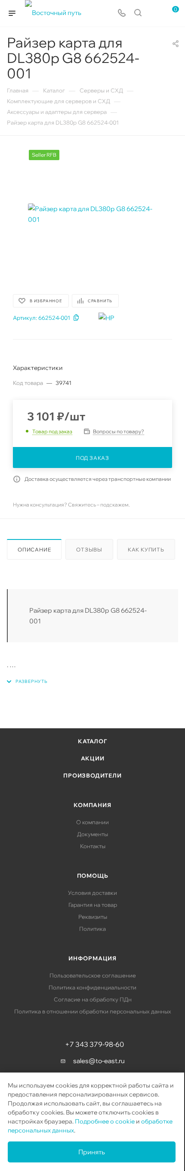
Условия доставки (92, 892)
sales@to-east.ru (99, 1061)
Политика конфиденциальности (92, 987)
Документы (92, 834)
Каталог (92, 741)
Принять (91, 1152)
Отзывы (89, 549)
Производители (92, 775)
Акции (93, 758)
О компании (92, 822)
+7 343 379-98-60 (94, 1044)
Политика (92, 928)
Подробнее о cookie (105, 1121)
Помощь (92, 875)
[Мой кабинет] (154, 13)
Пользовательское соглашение (92, 975)
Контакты (92, 846)
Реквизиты (92, 916)
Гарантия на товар (92, 904)
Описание (34, 549)
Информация (92, 958)
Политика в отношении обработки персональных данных (92, 1011)
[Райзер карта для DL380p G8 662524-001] (92, 214)
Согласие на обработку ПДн (93, 999)
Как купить (146, 549)
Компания (92, 805)
